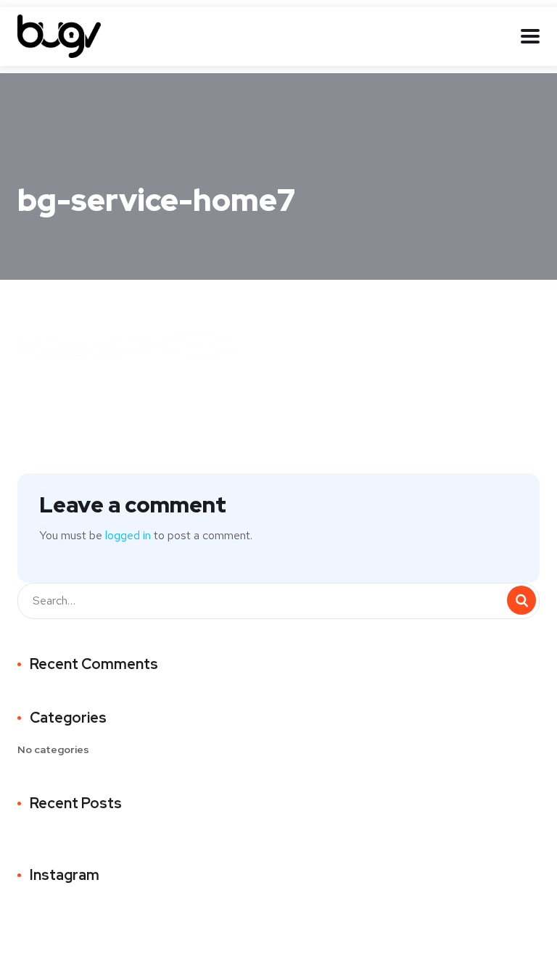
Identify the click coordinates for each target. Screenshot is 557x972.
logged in (128, 535)
